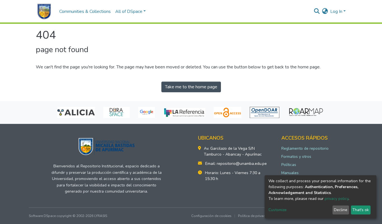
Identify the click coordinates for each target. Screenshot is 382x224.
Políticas (288, 164)
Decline (340, 210)
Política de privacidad (255, 216)
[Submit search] (316, 11)
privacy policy (336, 198)
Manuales (290, 172)
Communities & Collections (85, 11)
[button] (325, 11)
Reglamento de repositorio (305, 148)
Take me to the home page (191, 87)
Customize (277, 210)
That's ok (360, 210)
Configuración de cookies (211, 216)
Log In (336, 11)
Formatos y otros (296, 156)
